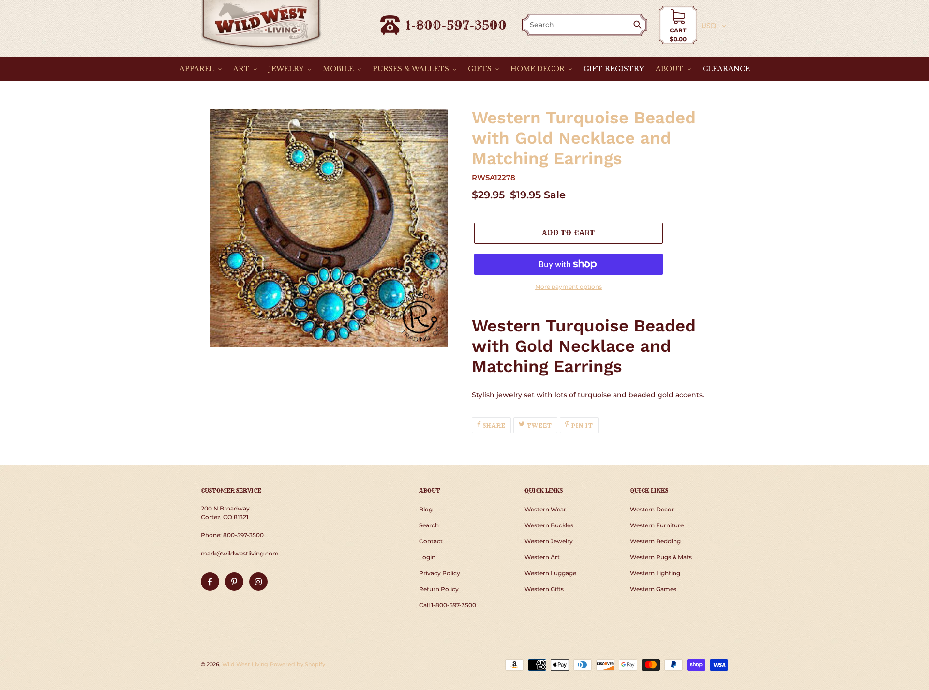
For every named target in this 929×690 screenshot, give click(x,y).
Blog (426, 509)
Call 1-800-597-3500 (447, 605)
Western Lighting (655, 573)
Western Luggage (550, 573)
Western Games (653, 589)
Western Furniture (657, 525)
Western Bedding (655, 541)
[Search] (639, 25)
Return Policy (439, 589)
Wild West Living (245, 664)
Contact (431, 541)
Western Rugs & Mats (661, 557)
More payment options (568, 286)
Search (429, 525)
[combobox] (578, 25)
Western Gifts (544, 589)
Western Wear (545, 509)
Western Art (542, 557)
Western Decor (652, 509)
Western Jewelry (548, 541)
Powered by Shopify (297, 664)
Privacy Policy (439, 573)
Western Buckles (548, 525)
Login (427, 557)
